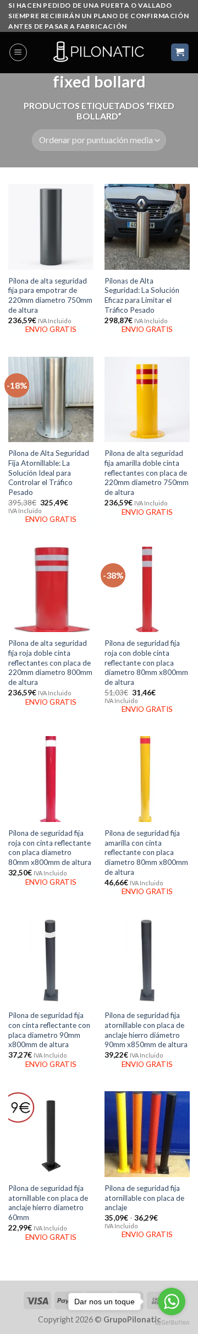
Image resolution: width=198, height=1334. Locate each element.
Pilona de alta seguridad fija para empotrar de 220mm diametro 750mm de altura (50, 295)
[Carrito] (180, 52)
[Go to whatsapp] (171, 1301)
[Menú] (18, 52)
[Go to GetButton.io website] (171, 1322)
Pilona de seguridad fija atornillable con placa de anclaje (144, 1198)
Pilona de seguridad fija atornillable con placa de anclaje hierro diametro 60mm (48, 1203)
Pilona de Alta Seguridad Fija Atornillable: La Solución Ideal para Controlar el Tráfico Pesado (48, 473)
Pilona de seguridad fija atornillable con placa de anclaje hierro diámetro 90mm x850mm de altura (146, 1030)
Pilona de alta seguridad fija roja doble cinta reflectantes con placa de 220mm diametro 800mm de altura (50, 663)
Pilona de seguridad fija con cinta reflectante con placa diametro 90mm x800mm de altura (49, 1030)
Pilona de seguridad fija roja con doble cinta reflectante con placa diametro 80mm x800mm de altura (146, 663)
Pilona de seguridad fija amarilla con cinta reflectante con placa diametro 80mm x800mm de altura (146, 852)
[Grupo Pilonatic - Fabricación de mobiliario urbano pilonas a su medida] (99, 52)
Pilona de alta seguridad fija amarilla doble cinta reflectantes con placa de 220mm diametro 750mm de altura (147, 473)
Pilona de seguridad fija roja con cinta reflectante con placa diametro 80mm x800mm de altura (49, 848)
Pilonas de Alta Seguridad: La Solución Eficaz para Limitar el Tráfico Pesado (142, 295)
